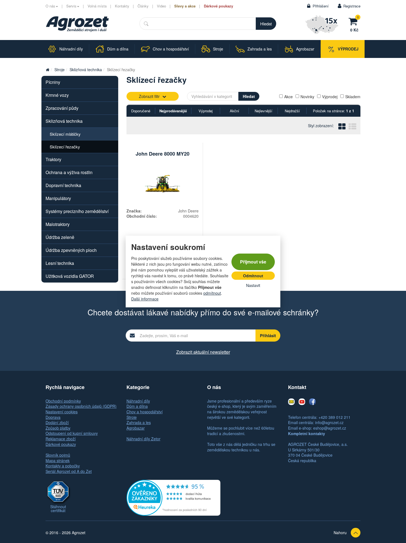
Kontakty (122, 6)
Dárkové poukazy (218, 6)
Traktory (53, 159)
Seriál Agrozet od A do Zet (69, 471)
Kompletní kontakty (306, 433)
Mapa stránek (58, 460)
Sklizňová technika (86, 69)
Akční (234, 110)
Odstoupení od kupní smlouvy (72, 433)
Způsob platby (58, 428)
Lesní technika (60, 263)
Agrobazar (135, 428)
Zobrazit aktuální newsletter (203, 352)
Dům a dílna (137, 406)
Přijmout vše (253, 262)
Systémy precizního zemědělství (77, 211)
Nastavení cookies (62, 411)
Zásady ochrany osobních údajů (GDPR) (81, 406)
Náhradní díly (138, 401)
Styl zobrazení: (321, 125)
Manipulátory (58, 198)
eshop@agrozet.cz (329, 428)
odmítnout (212, 293)
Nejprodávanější (173, 110)
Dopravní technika (63, 185)
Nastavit (253, 285)
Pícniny (53, 82)
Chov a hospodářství (144, 411)
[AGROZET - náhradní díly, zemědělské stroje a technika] (47, 69)
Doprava (53, 417)
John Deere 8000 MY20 (162, 153)
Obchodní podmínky (63, 401)
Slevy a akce (185, 6)
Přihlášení (321, 6)
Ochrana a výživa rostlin (69, 172)
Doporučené (140, 110)
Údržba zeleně (60, 237)
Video (161, 6)
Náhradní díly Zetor (143, 438)
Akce (288, 96)
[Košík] (354, 21)
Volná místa (97, 6)
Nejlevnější (263, 110)
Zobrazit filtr (149, 96)
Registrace (351, 6)
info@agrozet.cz (329, 422)
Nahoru (340, 532)
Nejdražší (292, 110)
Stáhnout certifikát (58, 508)
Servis (71, 6)
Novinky (307, 96)
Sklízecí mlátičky (65, 134)
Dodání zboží (57, 422)
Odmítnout (253, 275)
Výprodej (330, 96)
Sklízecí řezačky (65, 147)
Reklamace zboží (61, 438)
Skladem (352, 96)
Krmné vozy (57, 95)
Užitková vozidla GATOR (70, 276)
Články (143, 6)
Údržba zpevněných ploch (71, 250)
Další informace (145, 299)
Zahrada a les (138, 422)
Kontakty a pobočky (63, 466)
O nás (50, 6)
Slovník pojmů (58, 455)
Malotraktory (58, 224)
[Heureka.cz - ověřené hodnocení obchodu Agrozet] (173, 497)
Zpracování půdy (62, 108)
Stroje (59, 69)
